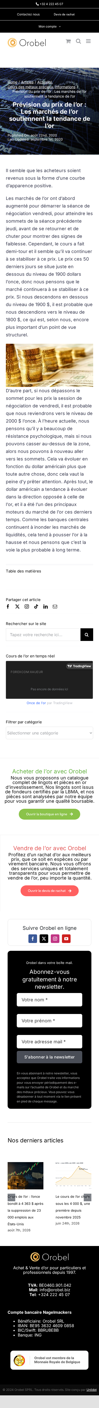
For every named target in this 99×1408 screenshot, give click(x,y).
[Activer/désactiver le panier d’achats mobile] (68, 41)
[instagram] (27, 606)
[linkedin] (45, 606)
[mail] (55, 606)
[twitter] (17, 606)
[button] (11, 1197)
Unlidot (92, 1390)
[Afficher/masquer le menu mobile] (88, 41)
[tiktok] (36, 606)
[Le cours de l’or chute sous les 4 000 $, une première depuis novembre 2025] (73, 1164)
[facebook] (8, 606)
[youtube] (66, 938)
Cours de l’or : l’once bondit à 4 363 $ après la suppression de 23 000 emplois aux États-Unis (25, 1210)
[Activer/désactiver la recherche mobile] (78, 41)
